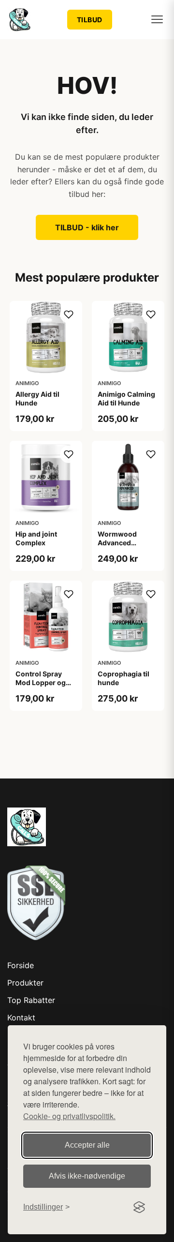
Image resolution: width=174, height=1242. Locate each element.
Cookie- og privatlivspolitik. (69, 1116)
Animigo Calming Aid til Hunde (126, 398)
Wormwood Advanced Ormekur (117, 542)
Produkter (25, 983)
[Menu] (157, 19)
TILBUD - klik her (87, 227)
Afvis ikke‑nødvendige (87, 1176)
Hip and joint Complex (36, 538)
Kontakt (21, 1017)
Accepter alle (87, 1145)
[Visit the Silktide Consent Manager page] (139, 1207)
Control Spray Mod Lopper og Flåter (40, 682)
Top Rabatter (31, 1000)
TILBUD (89, 19)
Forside (20, 965)
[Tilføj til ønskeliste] (68, 314)
